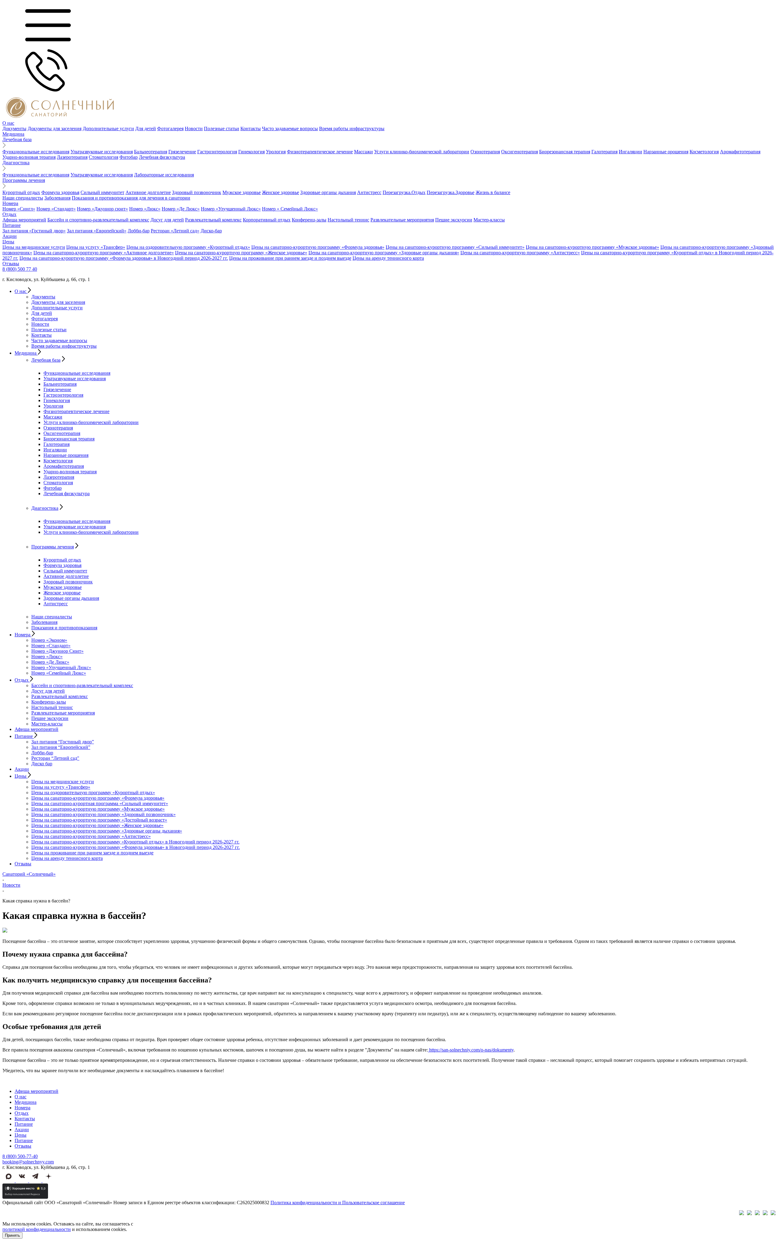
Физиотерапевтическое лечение (320, 151)
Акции (9, 236)
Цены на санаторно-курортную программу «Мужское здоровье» (592, 247)
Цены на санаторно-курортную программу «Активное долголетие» (103, 252)
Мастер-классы (489, 219)
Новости (194, 128)
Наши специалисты (22, 197)
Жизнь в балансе (493, 192)
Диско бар (41, 763)
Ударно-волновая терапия (29, 157)
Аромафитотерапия (740, 151)
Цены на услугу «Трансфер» (95, 247)
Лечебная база (17, 139)
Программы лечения (23, 180)
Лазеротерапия (72, 157)
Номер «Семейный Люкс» (58, 673)
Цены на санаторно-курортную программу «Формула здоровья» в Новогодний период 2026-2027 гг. (123, 258)
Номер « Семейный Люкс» (290, 208)
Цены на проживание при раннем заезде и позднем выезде (290, 258)
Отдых (9, 214)
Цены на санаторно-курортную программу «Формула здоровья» (317, 247)
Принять (12, 1235)
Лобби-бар (139, 230)
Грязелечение (182, 151)
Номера (10, 203)
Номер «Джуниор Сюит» (57, 651)
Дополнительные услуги (108, 128)
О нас (8, 123)
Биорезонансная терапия (564, 151)
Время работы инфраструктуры (351, 128)
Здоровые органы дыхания (328, 192)
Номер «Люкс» (144, 208)
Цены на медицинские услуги (33, 247)
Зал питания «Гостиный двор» (34, 230)
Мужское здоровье (241, 192)
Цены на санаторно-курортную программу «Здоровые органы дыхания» (383, 252)
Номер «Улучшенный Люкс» (231, 208)
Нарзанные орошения (665, 151)
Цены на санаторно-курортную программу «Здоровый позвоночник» (103, 814)
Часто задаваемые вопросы (290, 128)
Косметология (704, 151)
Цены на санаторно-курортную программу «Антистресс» (520, 252)
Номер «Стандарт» (56, 208)
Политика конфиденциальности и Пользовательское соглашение (337, 1202)
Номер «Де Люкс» (181, 208)
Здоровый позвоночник (196, 192)
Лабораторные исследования (164, 174)
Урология (276, 151)
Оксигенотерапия (519, 151)
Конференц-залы (309, 219)
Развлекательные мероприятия (402, 219)
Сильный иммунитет (102, 192)
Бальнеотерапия (150, 151)
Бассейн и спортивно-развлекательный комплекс (98, 219)
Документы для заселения (54, 128)
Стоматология (103, 157)
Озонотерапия (485, 151)
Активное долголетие (148, 192)
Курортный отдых (21, 192)
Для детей (145, 128)
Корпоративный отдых (267, 219)
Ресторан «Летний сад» (175, 230)
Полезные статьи (221, 128)
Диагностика (15, 162)
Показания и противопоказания (64, 627)
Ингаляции (630, 151)
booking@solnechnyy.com (28, 1161)
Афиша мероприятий (24, 219)
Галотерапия (604, 151)
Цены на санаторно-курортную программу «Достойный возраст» (99, 819)
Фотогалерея (170, 128)
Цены (8, 241)
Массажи (363, 151)
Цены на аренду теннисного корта (388, 258)
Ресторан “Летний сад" (55, 758)
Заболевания (57, 197)
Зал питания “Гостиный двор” (62, 741)
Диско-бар (211, 230)
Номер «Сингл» (18, 208)
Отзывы (10, 263)
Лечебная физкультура (162, 157)
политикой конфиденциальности (36, 1229)
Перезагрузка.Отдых (404, 192)
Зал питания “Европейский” (60, 747)
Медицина (13, 134)
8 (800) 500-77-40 (20, 1156)
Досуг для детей (167, 219)
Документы (14, 128)
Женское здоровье (280, 192)
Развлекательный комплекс (213, 219)
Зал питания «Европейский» (96, 230)
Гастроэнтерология (217, 151)
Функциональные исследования (35, 151)
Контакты (250, 128)
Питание (11, 225)
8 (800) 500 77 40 (19, 269)
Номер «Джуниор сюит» (102, 208)
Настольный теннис (348, 219)
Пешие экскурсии (453, 219)
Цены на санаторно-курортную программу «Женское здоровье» (241, 252)
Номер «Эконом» (49, 640)
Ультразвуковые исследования (102, 151)
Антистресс (369, 192)
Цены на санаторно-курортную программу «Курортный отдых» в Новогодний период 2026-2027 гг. (135, 841)
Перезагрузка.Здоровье (450, 192)
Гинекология (251, 151)
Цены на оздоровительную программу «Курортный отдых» (188, 247)
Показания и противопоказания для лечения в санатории (131, 197)
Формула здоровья (60, 192)
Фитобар (128, 157)
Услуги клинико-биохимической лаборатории (421, 151)
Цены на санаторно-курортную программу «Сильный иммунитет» (455, 247)
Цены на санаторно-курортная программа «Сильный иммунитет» (99, 803)
